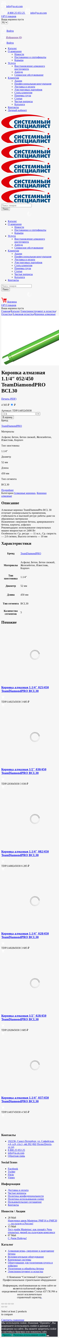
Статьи (18, 98)
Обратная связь (16, 1156)
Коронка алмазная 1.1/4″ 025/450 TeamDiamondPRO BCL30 (25, 689)
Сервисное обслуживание (28, 74)
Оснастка (6, 314)
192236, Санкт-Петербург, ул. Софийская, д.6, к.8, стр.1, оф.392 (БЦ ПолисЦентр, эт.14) (31, 1144)
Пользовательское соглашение (25, 1202)
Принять (7, 1335)
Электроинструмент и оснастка (38, 311)
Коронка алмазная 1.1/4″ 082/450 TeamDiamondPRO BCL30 (25, 853)
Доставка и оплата (24, 86)
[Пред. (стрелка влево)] (2, 1306)
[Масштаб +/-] (2, 1303)
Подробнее (7, 490)
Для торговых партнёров (28, 89)
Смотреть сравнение (12, 1320)
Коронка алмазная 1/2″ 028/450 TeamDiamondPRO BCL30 (23, 1017)
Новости (19, 54)
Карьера (18, 60)
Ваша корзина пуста (12, 19)
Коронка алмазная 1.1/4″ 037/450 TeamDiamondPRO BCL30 (25, 1099)
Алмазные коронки (24, 493)
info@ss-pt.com (14, 6)
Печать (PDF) (8, 398)
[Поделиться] (9, 1303)
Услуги (12, 63)
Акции (18, 80)
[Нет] (48, 1335)
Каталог (12, 48)
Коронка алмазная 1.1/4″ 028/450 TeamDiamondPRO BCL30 (25, 935)
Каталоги (19, 104)
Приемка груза (22, 95)
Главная (5, 311)
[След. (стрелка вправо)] (6, 1306)
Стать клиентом (23, 92)
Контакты (13, 107)
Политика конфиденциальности (26, 1196)
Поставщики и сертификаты (30, 57)
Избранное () (14, 37)
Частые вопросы (23, 101)
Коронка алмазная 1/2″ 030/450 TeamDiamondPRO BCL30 (23, 771)
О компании (15, 51)
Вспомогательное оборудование (26, 1256)
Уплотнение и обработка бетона (26, 1268)
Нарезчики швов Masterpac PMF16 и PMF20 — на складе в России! (32, 1222)
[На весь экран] (6, 1303)
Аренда (18, 72)
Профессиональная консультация (32, 83)
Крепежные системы (19, 1259)
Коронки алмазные (45, 314)
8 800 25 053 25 (16, 1150)
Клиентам (13, 77)
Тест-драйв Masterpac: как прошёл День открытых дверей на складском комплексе (31, 1231)
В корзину (7, 417)
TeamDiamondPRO (11, 426)
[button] (3, 698)
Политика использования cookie (26, 1199)
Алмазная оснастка (23, 314)
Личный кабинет (17, 110)
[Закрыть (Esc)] (12, 1303)
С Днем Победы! (17, 1238)
